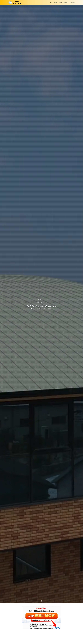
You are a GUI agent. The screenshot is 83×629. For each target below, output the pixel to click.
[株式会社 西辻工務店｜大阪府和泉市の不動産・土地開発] (15, 2)
